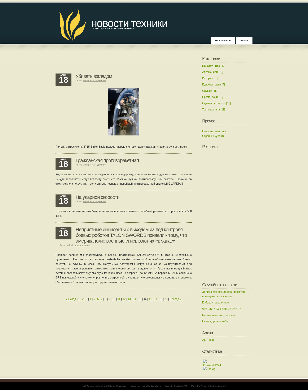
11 (119, 299)
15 (139, 299)
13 (129, 299)
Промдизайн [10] (212, 96)
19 (160, 299)
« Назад (71, 299)
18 (155, 299)
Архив (244, 40)
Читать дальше (97, 80)
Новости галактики (214, 131)
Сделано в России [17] (216, 103)
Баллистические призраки (218, 315)
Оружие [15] (209, 90)
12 (124, 299)
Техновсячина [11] (213, 109)
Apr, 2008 (208, 339)
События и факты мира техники (113, 28)
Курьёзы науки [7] (213, 84)
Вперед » (175, 299)
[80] (213, 65)
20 (165, 299)
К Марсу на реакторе (215, 302)
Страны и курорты (213, 136)
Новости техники (129, 23)
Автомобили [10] (212, 72)
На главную (223, 40)
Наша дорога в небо (215, 321)
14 (134, 299)
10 (113, 299)
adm (85, 80)
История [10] (210, 78)
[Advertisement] (124, 63)
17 (150, 299)
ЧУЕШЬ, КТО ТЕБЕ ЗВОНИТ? (221, 308)
